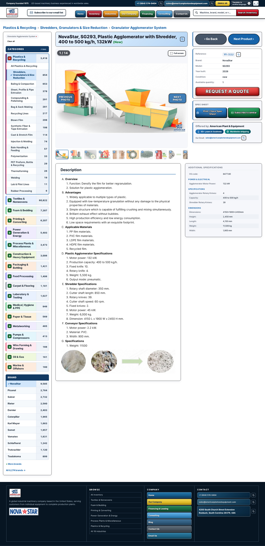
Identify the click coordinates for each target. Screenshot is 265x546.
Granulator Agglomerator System (138, 28)
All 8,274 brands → (15, 470)
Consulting (164, 14)
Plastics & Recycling (19, 28)
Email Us (152, 535)
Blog (150, 522)
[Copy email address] (244, 138)
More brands (14, 464)
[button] (121, 98)
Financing (147, 14)
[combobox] (214, 12)
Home (80, 14)
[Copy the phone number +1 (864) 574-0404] (161, 3)
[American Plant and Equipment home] (12, 12)
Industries (110, 14)
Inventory (94, 14)
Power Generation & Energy (104, 515)
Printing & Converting (101, 510)
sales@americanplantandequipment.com (223, 138)
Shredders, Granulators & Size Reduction (74, 28)
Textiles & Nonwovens (101, 500)
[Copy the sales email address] (212, 3)
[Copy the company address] (253, 511)
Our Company (129, 14)
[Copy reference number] (238, 54)
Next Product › (244, 39)
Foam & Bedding (98, 505)
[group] (122, 98)
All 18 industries (98, 531)
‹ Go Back (211, 39)
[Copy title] (182, 39)
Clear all (11, 41)
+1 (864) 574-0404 (207, 495)
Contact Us (182, 14)
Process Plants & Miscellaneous (106, 521)
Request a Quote (227, 91)
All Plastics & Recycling (24, 66)
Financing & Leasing (158, 508)
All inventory (97, 494)
